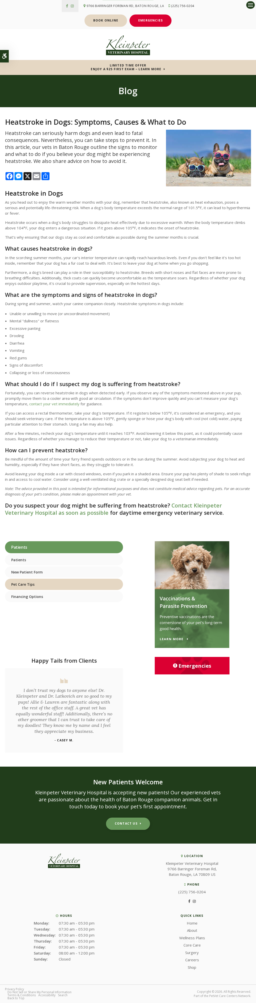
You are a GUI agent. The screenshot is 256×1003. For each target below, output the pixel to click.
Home (192, 923)
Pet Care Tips (22, 584)
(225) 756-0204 (182, 6)
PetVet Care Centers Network (229, 996)
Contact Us (126, 823)
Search (63, 995)
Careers (192, 959)
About (192, 930)
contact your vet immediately (54, 403)
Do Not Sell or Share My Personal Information (40, 992)
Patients (18, 559)
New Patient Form (27, 572)
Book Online (105, 20)
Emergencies (150, 20)
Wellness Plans (192, 937)
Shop (192, 967)
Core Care (192, 945)
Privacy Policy (14, 989)
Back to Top (16, 998)
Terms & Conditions (22, 995)
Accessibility (47, 995)
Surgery (192, 952)
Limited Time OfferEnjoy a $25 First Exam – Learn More (126, 67)
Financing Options (27, 596)
